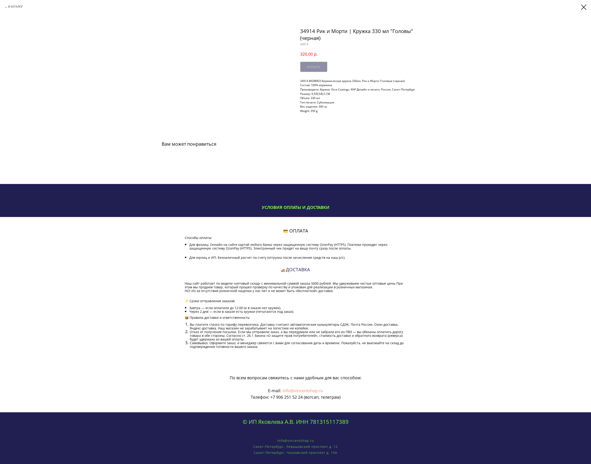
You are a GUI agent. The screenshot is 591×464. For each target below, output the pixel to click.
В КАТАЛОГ (15, 7)
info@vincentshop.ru (303, 390)
